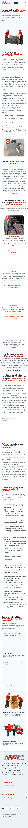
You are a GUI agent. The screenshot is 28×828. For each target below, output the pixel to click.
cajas (3, 71)
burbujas (11, 88)
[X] (13, 808)
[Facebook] (3, 808)
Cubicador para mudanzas (10, 785)
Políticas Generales (8, 787)
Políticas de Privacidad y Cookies (12, 789)
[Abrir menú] (25, 3)
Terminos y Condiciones (9, 791)
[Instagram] (6, 808)
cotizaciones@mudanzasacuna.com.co (11, 818)
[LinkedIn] (17, 808)
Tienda (16, 2)
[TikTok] (10, 808)
